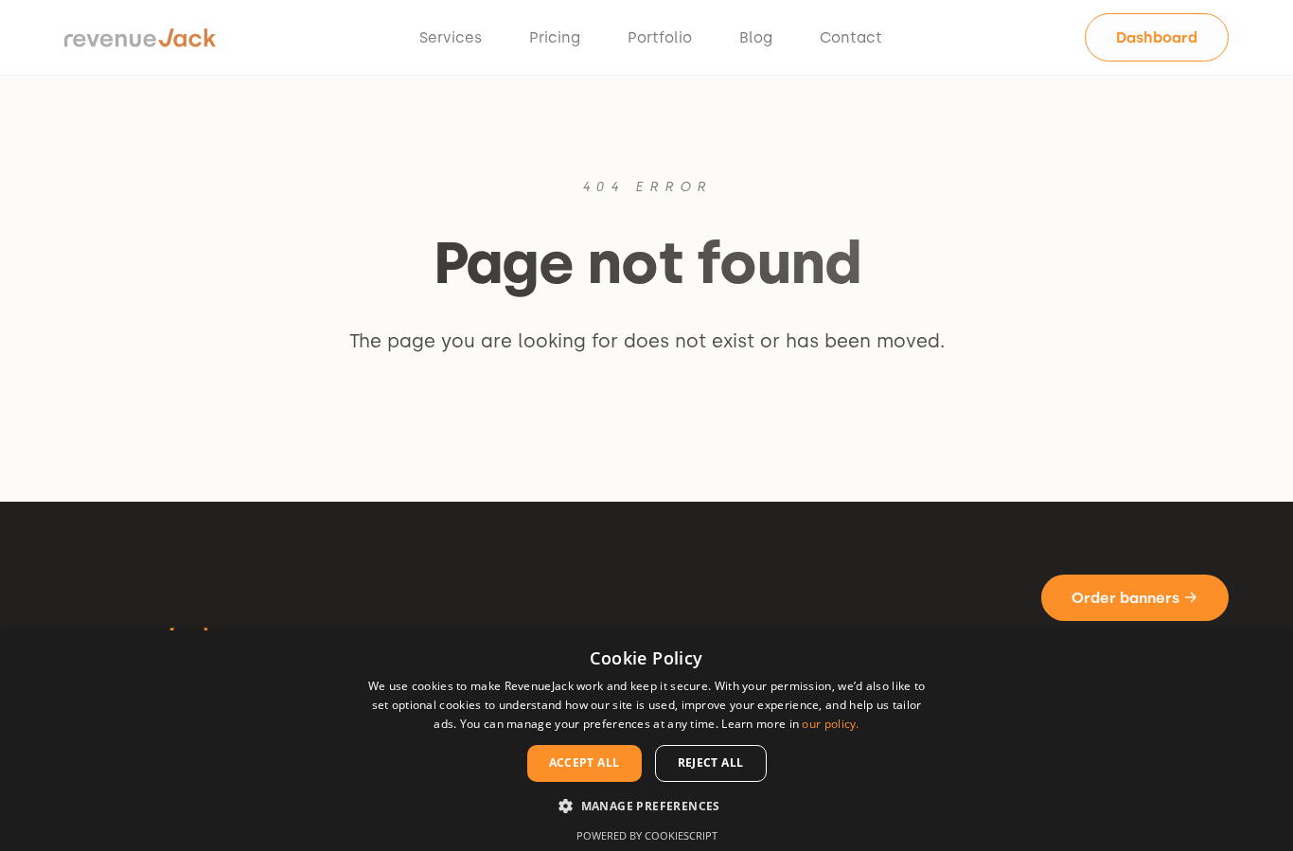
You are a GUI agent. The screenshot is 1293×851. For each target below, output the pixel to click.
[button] (646, 805)
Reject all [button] (711, 762)
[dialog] (646, 740)
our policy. (830, 724)
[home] (140, 37)
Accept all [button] (584, 762)
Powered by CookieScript (646, 835)
